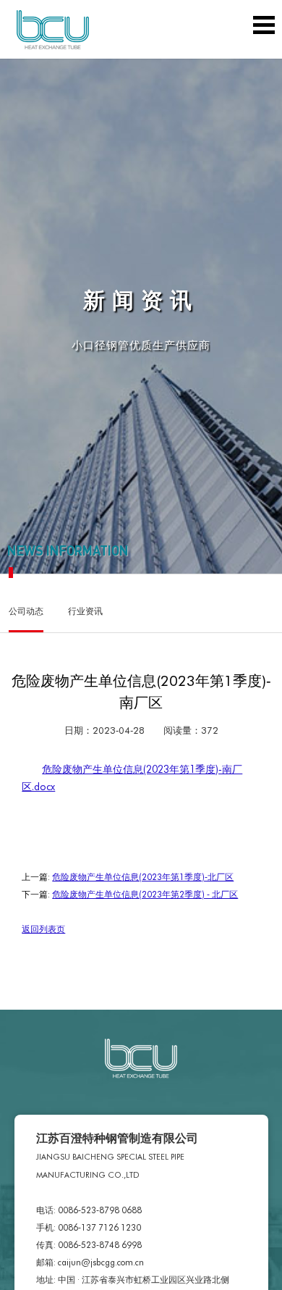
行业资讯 (85, 610)
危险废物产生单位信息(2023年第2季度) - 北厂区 (145, 894)
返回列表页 (43, 928)
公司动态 (26, 610)
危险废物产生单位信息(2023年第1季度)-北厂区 (143, 876)
